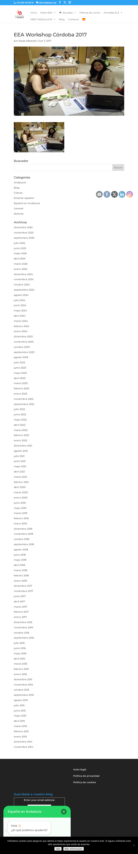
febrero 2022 (21, 435)
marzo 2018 (20, 570)
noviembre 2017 (23, 591)
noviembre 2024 (24, 279)
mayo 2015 (20, 715)
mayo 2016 (20, 653)
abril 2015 (19, 720)
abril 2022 (19, 424)
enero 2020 (20, 497)
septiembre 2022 (24, 404)
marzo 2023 (21, 383)
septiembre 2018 (24, 544)
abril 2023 (19, 378)
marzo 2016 (20, 663)
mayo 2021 (20, 466)
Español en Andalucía (27, 203)
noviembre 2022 (23, 398)
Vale (58, 848)
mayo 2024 (20, 310)
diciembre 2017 (23, 585)
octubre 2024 (22, 284)
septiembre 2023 (24, 352)
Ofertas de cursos (89, 12)
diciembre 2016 (23, 622)
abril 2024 (20, 315)
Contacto (73, 19)
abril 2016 (19, 658)
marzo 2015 (20, 726)
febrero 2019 (21, 518)
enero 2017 (20, 617)
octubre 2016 (21, 632)
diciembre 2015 (23, 679)
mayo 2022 (20, 419)
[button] (64, 812)
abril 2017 (19, 601)
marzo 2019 (20, 513)
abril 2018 (19, 565)
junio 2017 (20, 596)
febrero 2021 (21, 482)
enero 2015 (20, 736)
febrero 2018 (21, 575)
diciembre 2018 (23, 528)
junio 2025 (20, 248)
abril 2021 (19, 471)
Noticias (18, 213)
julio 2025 (19, 243)
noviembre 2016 (23, 627)
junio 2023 (20, 367)
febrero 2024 (21, 326)
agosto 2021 (21, 450)
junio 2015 (20, 710)
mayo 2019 (20, 508)
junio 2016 (20, 648)
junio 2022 (20, 414)
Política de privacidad (86, 775)
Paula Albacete (28, 40)
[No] (133, 845)
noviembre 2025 (23, 232)
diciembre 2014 (23, 741)
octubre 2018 (21, 539)
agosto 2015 (21, 700)
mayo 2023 (20, 372)
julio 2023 (19, 362)
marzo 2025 (21, 263)
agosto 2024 (21, 295)
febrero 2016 (21, 668)
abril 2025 (19, 258)
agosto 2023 (21, 357)
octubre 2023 (22, 346)
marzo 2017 (20, 606)
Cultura (18, 192)
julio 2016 (19, 643)
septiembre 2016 (24, 637)
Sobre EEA (46, 12)
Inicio (33, 12)
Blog (62, 19)
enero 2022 (20, 440)
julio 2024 (19, 300)
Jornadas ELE (111, 12)
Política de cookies (84, 782)
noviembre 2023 (23, 341)
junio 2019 (20, 502)
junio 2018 (20, 554)
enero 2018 (20, 580)
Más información (73, 848)
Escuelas (68, 12)
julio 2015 (19, 705)
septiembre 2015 (24, 694)
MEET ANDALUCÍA (41, 19)
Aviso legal (79, 769)
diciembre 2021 (23, 445)
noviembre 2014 (23, 746)
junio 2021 (20, 461)
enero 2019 (20, 523)
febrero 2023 (21, 388)
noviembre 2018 (23, 533)
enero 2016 (20, 674)
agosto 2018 (21, 549)
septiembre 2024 (24, 289)
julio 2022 (19, 409)
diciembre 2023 (23, 336)
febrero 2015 (21, 731)
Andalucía (20, 182)
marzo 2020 (21, 492)
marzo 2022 (21, 430)
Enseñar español (24, 198)
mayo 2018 (20, 559)
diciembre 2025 (23, 227)
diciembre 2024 (23, 274)
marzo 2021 (20, 476)
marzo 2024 (21, 321)
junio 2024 (20, 305)
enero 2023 (20, 393)
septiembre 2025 (24, 237)
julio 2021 (19, 456)
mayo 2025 (20, 253)
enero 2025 (20, 269)
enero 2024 (20, 331)
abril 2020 (20, 487)
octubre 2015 (21, 689)
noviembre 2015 (23, 684)
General (18, 208)
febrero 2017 (21, 611)
